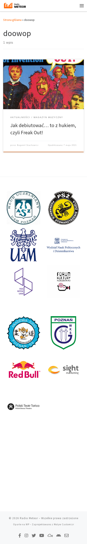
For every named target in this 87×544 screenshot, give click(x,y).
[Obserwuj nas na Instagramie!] (26, 535)
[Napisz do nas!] (66, 535)
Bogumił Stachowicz (28, 145)
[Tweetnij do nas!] (34, 535)
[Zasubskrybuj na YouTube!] (41, 535)
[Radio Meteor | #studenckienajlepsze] (15, 5)
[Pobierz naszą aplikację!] (58, 535)
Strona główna (12, 20)
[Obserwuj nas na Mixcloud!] (50, 535)
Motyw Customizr (64, 524)
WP (27, 524)
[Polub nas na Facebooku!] (19, 535)
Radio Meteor (29, 518)
